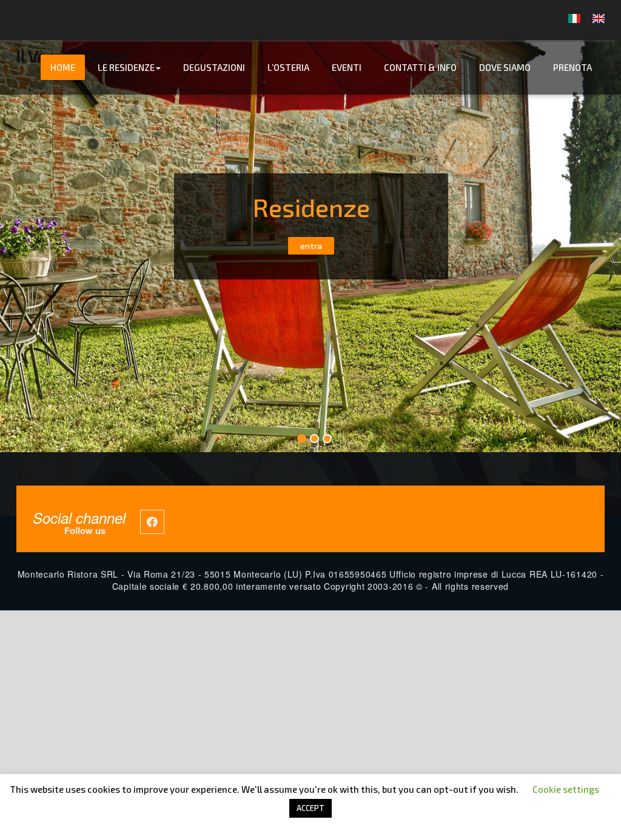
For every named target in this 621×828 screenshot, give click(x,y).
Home (62, 67)
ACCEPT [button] (310, 808)
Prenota (572, 67)
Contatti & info (420, 67)
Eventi (346, 67)
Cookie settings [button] (565, 789)
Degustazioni (214, 67)
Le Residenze (126, 67)
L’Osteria (288, 67)
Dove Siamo (505, 67)
